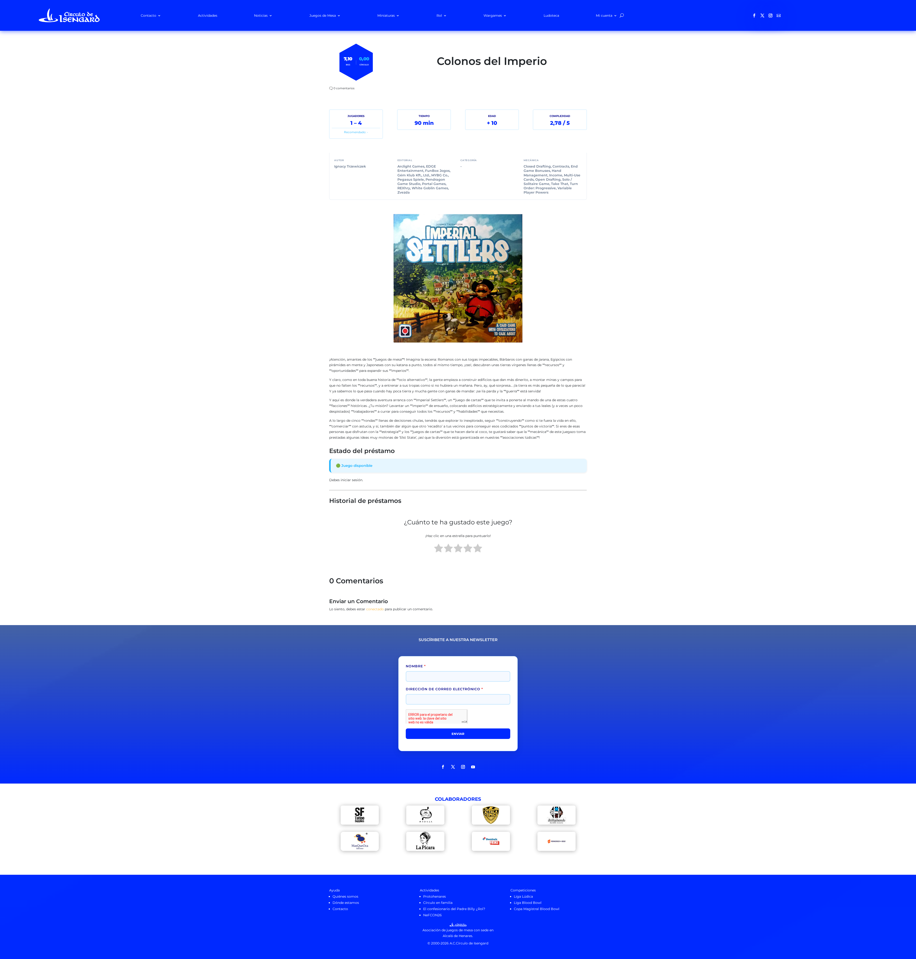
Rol (439, 15)
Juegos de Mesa (322, 15)
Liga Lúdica (523, 896)
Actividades (207, 15)
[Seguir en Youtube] (473, 767)
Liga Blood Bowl (527, 903)
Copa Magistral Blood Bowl (536, 909)
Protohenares (434, 896)
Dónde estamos (346, 903)
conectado (375, 609)
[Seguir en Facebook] (754, 15)
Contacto (148, 15)
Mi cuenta (604, 15)
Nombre (416, 666)
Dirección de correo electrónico (444, 689)
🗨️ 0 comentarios (341, 88)
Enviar (458, 734)
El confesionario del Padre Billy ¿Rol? (454, 909)
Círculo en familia (438, 903)
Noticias (261, 15)
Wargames (493, 15)
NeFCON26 (432, 915)
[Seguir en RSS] (778, 15)
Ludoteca (551, 15)
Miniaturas (386, 15)
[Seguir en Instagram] (770, 15)
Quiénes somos (345, 896)
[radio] (438, 549)
